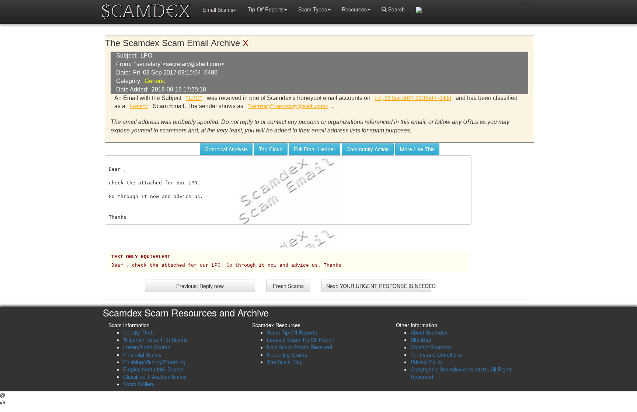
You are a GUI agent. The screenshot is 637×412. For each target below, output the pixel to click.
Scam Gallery (138, 384)
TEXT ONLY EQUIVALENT (140, 257)
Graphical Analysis (226, 149)
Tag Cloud (271, 149)
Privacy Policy (427, 362)
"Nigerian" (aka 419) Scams (155, 339)
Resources (354, 9)
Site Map (421, 339)
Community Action (368, 149)
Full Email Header (314, 149)
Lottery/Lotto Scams (146, 347)
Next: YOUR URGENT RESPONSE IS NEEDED (379, 286)
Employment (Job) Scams (153, 369)
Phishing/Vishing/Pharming (154, 362)
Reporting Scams (287, 354)
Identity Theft (138, 332)
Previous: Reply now (200, 286)
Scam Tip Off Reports (292, 332)
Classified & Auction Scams (155, 376)
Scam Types (312, 9)
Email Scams (218, 9)
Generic (155, 81)
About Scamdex (429, 332)
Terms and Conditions (436, 354)
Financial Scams (142, 354)
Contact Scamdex (431, 347)
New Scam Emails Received (299, 347)
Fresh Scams (288, 286)
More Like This (417, 149)
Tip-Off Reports (265, 9)
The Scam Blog (285, 362)
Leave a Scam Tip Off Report (301, 339)
